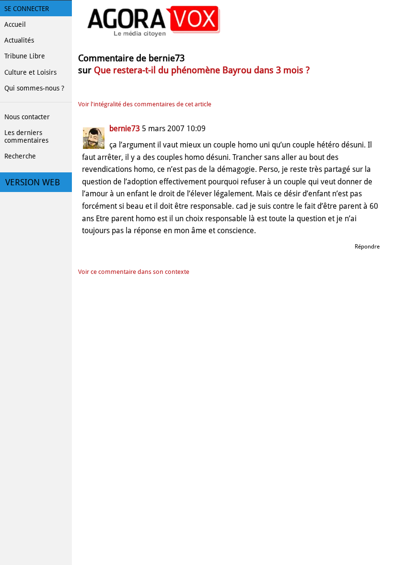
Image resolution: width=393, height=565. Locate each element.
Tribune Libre (24, 56)
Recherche (20, 156)
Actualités (19, 40)
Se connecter (26, 8)
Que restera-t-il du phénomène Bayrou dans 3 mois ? (202, 70)
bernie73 (124, 128)
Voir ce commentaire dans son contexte (133, 271)
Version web (32, 182)
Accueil (15, 24)
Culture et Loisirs (30, 72)
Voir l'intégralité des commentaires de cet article (144, 104)
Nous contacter (27, 117)
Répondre (367, 246)
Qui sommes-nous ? (34, 88)
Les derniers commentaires (26, 136)
